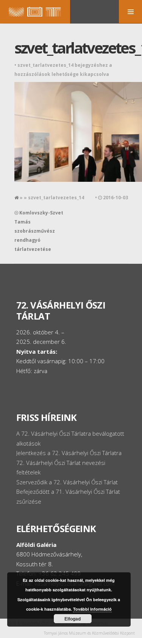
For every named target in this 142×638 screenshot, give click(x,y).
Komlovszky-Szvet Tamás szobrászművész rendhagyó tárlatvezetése (38, 231)
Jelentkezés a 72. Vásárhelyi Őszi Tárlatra (69, 453)
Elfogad (72, 618)
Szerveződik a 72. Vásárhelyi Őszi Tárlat (67, 482)
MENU (130, 11)
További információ (92, 609)
